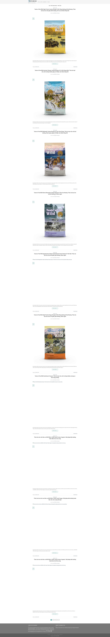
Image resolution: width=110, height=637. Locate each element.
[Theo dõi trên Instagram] (48, 631)
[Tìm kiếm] (38, 2)
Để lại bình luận (75, 66)
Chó (38, 66)
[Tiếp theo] (59, 620)
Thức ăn (37, 66)
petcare (58, 74)
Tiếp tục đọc (55, 247)
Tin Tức (52, 634)
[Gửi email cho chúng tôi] (49, 631)
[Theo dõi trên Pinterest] (51, 631)
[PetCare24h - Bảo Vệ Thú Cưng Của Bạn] (32, 1)
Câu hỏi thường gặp (59, 634)
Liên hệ (55, 634)
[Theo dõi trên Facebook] (46, 631)
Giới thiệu (49, 634)
